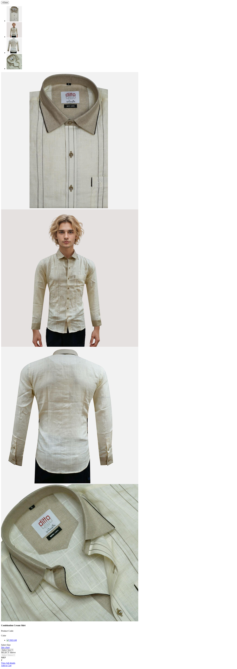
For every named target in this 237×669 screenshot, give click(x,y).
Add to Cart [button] (6, 665)
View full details (8, 663)
